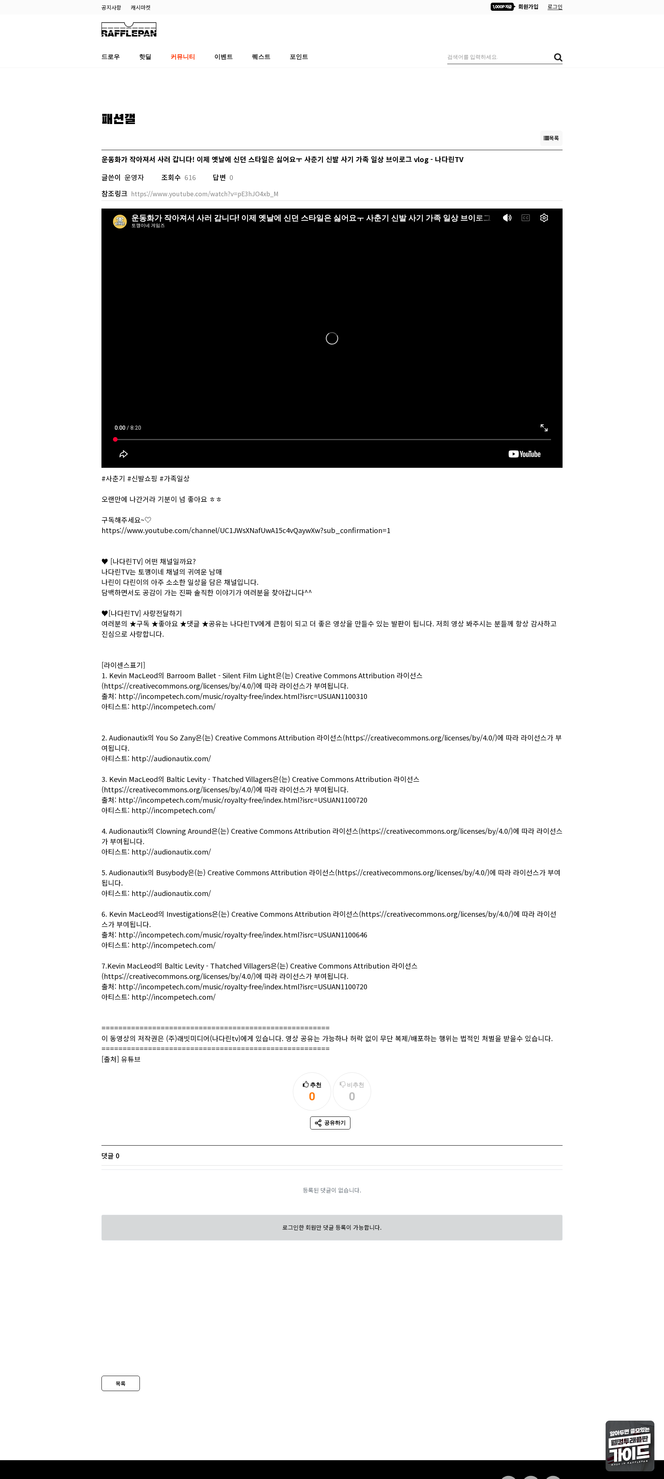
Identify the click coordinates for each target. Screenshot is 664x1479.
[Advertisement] (332, 87)
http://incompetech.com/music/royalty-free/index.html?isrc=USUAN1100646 (242, 934)
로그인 (555, 6)
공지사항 (112, 7)
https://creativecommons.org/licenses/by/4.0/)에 (183, 686)
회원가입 (527, 6)
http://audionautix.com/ (171, 758)
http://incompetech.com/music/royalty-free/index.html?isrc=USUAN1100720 (242, 800)
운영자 (134, 177)
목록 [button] (554, 138)
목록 (121, 1383)
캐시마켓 (141, 7)
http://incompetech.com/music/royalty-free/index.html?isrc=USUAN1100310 (242, 696)
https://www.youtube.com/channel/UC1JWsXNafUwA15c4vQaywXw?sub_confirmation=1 (245, 530)
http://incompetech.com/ (173, 706)
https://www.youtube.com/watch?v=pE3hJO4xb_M (205, 193)
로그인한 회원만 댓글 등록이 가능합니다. (332, 1227)
